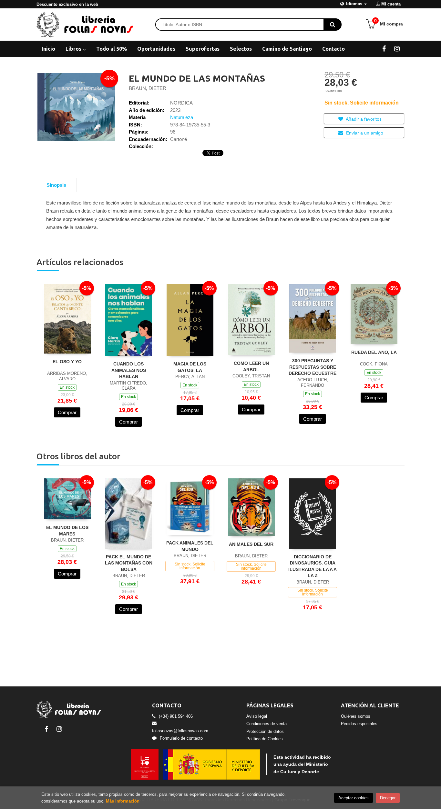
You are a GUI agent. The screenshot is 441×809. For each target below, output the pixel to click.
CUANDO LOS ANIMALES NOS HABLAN (128, 370)
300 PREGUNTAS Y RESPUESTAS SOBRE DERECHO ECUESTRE (312, 367)
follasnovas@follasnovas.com (180, 730)
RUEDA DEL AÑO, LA (374, 352)
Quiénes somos (355, 716)
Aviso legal (256, 716)
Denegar (387, 797)
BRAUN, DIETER (147, 88)
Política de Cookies (264, 738)
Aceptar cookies (353, 797)
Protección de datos (265, 731)
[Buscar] (332, 24)
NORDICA (181, 102)
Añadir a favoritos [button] (363, 119)
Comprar (67, 412)
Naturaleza (181, 117)
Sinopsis (56, 185)
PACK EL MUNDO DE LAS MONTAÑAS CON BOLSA (128, 563)
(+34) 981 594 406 (176, 716)
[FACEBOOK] (384, 48)
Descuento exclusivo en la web (67, 4)
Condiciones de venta (266, 723)
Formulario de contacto (181, 738)
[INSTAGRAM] (397, 48)
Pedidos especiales (359, 723)
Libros (74, 49)
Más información (122, 801)
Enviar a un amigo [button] (364, 132)
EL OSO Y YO (67, 361)
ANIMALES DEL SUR (251, 544)
